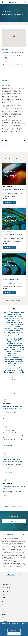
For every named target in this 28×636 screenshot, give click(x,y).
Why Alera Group (5, 604)
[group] (14, 345)
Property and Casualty (7, 14)
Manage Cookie (14, 630)
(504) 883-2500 (9, 61)
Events (3, 594)
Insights (3, 597)
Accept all (14, 634)
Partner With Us (5, 614)
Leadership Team (5, 611)
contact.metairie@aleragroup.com (14, 64)
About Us (4, 80)
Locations (6, 23)
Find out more (7, 418)
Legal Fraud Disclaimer (8, 534)
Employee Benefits (18, 14)
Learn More (14, 627)
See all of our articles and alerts (13, 506)
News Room (4, 608)
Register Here (9, 202)
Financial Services (6, 587)
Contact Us (13, 526)
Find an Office (13, 521)
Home (3, 23)
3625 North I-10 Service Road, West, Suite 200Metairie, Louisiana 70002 (14, 57)
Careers (3, 617)
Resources (5, 144)
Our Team (5, 140)
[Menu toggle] (3, 2)
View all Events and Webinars (13, 300)
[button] (14, 36)
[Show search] (25, 2)
